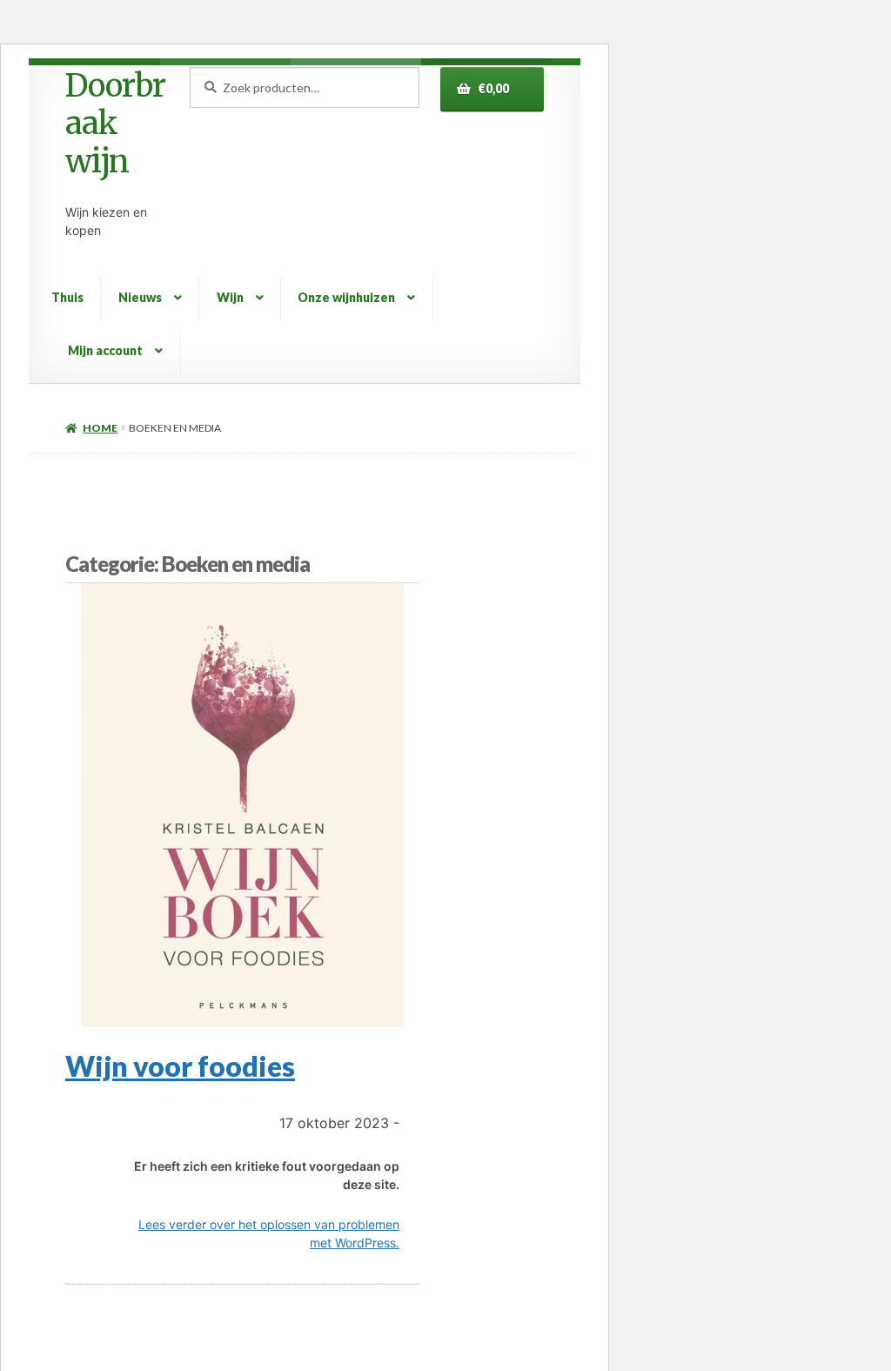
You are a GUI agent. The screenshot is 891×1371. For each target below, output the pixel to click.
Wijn (230, 297)
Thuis (67, 297)
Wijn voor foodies (180, 1066)
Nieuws (140, 297)
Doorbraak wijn (115, 123)
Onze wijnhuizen (346, 297)
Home (100, 427)
